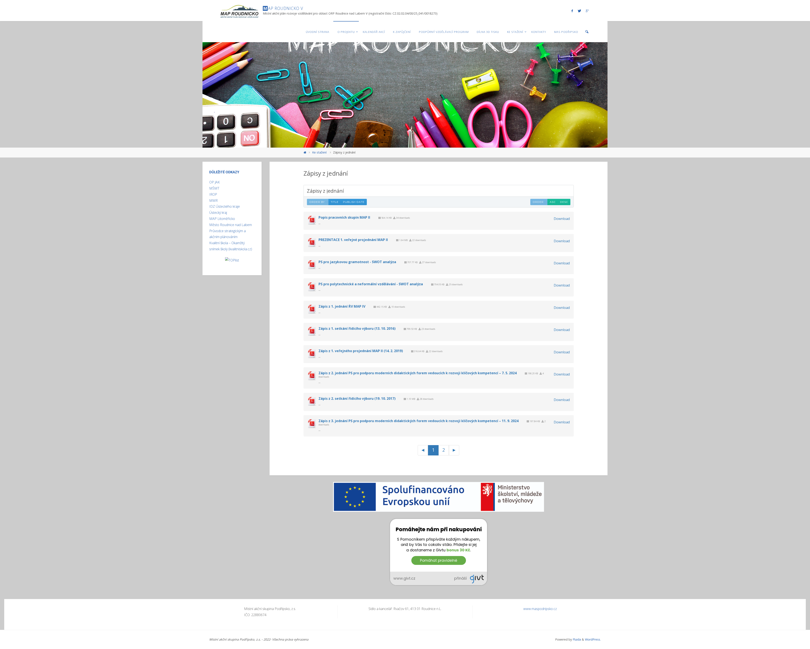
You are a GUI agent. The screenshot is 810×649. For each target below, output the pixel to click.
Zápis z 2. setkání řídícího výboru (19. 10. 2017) (357, 398)
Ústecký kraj (218, 212)
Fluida (576, 639)
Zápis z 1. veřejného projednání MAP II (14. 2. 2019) (361, 351)
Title (335, 201)
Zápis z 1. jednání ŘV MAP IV (342, 306)
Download (562, 218)
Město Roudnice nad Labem (230, 224)
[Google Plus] (587, 11)
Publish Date (353, 201)
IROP (213, 194)
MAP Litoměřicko (222, 218)
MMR (213, 200)
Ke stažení (319, 152)
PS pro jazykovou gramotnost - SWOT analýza (357, 262)
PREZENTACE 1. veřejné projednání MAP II (353, 239)
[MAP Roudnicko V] (239, 10)
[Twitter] (579, 11)
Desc (564, 201)
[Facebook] (572, 11)
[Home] (305, 152)
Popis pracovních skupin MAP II (344, 217)
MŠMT (214, 188)
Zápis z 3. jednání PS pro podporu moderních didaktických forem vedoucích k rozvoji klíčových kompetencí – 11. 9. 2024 (418, 421)
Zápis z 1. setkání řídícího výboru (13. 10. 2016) (357, 328)
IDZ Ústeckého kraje (224, 206)
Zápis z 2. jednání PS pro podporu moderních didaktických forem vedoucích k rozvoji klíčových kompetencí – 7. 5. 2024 (418, 373)
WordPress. (593, 639)
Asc (553, 201)
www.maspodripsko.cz (540, 608)
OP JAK (214, 182)
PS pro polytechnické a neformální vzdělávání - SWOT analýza (371, 284)
